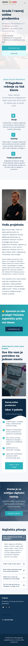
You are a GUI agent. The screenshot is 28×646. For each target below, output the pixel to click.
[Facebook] (3, 607)
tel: (7, 620)
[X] (6, 607)
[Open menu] (24, 3)
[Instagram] (9, 607)
